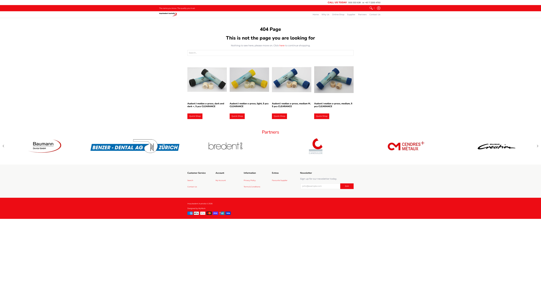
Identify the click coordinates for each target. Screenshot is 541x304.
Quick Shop (195, 116)
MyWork (201, 208)
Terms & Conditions (252, 187)
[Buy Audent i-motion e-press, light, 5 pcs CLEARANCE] (249, 79)
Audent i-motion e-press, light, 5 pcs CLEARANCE (249, 105)
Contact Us (192, 187)
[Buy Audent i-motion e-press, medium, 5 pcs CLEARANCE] (334, 79)
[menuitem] (371, 8)
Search (190, 180)
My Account (221, 180)
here (282, 45)
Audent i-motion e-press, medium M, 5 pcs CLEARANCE (291, 105)
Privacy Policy (250, 180)
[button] (378, 8)
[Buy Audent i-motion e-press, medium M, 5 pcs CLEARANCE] (291, 79)
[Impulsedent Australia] (168, 14)
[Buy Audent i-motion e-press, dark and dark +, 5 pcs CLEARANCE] (207, 79)
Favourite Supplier (279, 180)
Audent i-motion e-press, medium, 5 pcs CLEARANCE (333, 105)
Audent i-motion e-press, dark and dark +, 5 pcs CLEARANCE (205, 105)
